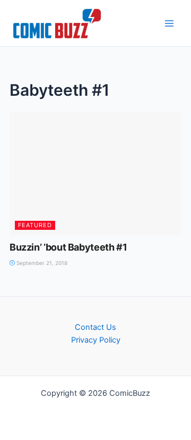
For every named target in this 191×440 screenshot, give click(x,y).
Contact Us (95, 327)
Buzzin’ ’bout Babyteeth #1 (68, 247)
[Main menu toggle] (169, 23)
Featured (35, 225)
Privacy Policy (95, 340)
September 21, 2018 (41, 263)
